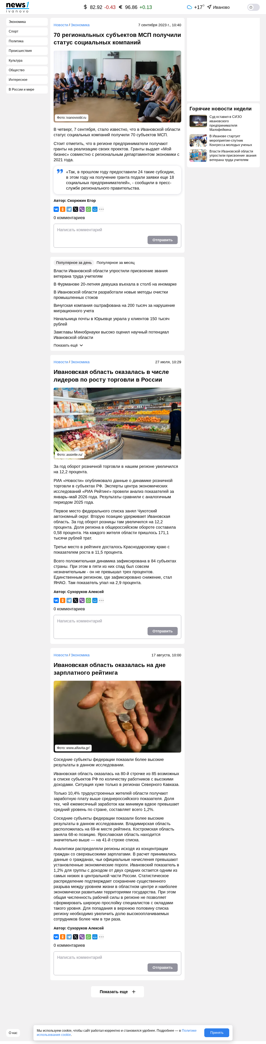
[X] (75, 209)
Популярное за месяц (115, 263)
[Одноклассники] (62, 209)
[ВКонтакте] (56, 209)
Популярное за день (74, 263)
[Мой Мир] (94, 209)
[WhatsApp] (88, 209)
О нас (13, 1033)
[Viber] (82, 209)
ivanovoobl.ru (76, 117)
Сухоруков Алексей (85, 592)
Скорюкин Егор (81, 201)
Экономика (80, 25)
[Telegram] (69, 209)
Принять (216, 1032)
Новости (61, 25)
